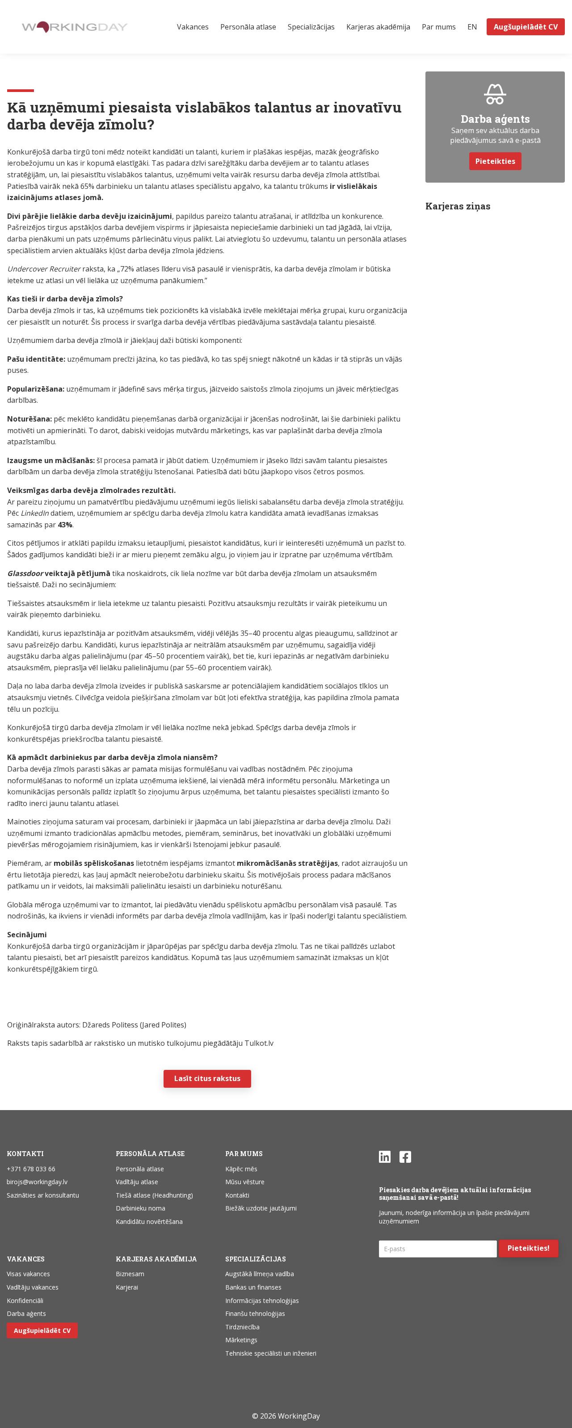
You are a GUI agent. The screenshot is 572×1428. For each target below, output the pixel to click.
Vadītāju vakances (33, 1287)
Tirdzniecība (242, 1327)
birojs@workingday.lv (37, 1181)
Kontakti (237, 1195)
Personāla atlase (140, 1169)
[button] (529, 1248)
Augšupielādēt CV (42, 1330)
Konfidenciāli (25, 1300)
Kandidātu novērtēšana (149, 1221)
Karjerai (127, 1287)
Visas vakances (28, 1273)
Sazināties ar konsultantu (43, 1195)
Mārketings (241, 1340)
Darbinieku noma (140, 1208)
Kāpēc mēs (241, 1169)
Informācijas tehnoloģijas (262, 1300)
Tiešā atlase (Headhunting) (154, 1195)
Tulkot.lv (258, 1043)
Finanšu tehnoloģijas (255, 1313)
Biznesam (130, 1273)
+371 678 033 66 (31, 1169)
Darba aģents (26, 1313)
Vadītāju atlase (137, 1181)
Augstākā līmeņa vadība (259, 1273)
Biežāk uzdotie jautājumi (261, 1208)
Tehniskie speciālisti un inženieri (270, 1353)
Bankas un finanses (253, 1287)
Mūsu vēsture (245, 1181)
